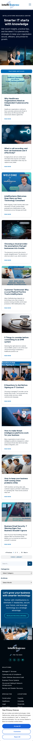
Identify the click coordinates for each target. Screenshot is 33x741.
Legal (4, 704)
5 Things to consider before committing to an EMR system (16, 339)
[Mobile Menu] (30, 4)
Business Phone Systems (10, 680)
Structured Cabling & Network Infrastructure (12, 684)
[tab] (16, 71)
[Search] (29, 563)
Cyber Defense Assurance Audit (13, 677)
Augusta (20, 698)
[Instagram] (18, 659)
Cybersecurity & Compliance (11, 674)
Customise (17, 731)
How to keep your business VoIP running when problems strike (16, 480)
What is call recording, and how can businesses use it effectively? (15, 150)
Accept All (17, 726)
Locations (22, 694)
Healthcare (6, 701)
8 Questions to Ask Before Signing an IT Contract (15, 386)
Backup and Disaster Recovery (12, 688)
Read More (7, 119)
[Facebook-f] (10, 659)
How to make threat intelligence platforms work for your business (16, 433)
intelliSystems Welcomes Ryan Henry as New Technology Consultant (15, 198)
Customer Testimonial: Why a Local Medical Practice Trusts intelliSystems (16, 292)
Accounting (6, 707)
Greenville (21, 704)
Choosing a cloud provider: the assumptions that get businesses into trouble (16, 246)
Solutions (6, 667)
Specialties (7, 694)
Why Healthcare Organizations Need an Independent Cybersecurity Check (16, 101)
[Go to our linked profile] (14, 659)
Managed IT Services (9, 671)
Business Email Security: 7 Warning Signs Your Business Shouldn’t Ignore (15, 528)
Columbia (21, 701)
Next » (26, 552)
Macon (20, 707)
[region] (16, 724)
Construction (6, 698)
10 (22, 552)
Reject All (17, 737)
